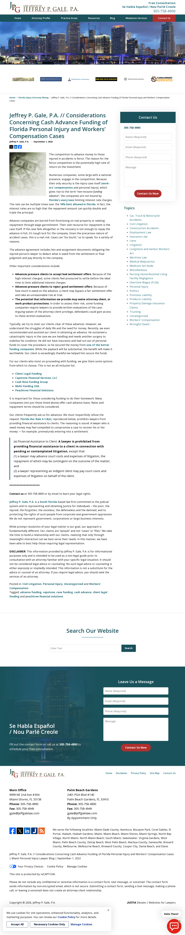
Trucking (135, 311)
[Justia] (34, 831)
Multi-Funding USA (27, 386)
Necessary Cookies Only (49, 924)
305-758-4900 (164, 11)
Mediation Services (136, 18)
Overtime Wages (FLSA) (144, 282)
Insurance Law (138, 236)
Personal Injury (52, 584)
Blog (112, 18)
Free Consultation (162, 3)
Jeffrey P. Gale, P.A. (21, 502)
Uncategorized (73, 584)
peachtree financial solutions (44, 596)
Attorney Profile (41, 18)
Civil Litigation (31, 584)
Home (17, 18)
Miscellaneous (138, 270)
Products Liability (141, 299)
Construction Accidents (144, 228)
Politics (134, 291)
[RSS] (41, 831)
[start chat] (174, 926)
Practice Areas (69, 18)
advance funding (30, 592)
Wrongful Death (140, 324)
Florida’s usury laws (61, 200)
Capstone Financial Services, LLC (36, 378)
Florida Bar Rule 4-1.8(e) (35, 419)
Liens (133, 240)
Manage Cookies (77, 866)
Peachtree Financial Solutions (34, 390)
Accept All (17, 924)
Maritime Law (138, 257)
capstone (49, 592)
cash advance (82, 592)
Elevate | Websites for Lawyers (151, 902)
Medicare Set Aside (141, 265)
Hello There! (171, 914)
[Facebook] (12, 831)
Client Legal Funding (28, 373)
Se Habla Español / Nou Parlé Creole (149, 7)
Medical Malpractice (142, 261)
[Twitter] (20, 831)
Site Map (155, 773)
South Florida (48, 502)
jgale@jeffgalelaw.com (24, 813)
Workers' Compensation (145, 320)
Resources (94, 18)
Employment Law (140, 232)
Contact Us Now (148, 193)
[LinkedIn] (27, 831)
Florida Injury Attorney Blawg (33, 97)
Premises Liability (141, 295)
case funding (64, 592)
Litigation (136, 245)
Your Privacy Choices (30, 866)
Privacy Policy (138, 773)
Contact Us (164, 18)
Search (129, 648)
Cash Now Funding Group (31, 382)
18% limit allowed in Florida (78, 204)
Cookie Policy (55, 866)
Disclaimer (121, 773)
